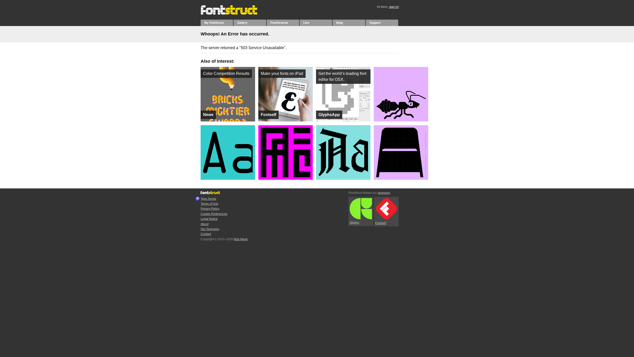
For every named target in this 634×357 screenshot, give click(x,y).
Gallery (242, 23)
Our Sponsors (210, 229)
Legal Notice (209, 219)
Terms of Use (209, 204)
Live (306, 23)
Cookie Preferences (214, 214)
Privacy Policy (210, 208)
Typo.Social (208, 199)
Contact (206, 234)
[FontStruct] (234, 13)
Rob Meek (241, 239)
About (205, 224)
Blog (339, 23)
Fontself (380, 223)
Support (375, 23)
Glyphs (354, 222)
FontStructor (279, 23)
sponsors (384, 193)
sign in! (394, 7)
